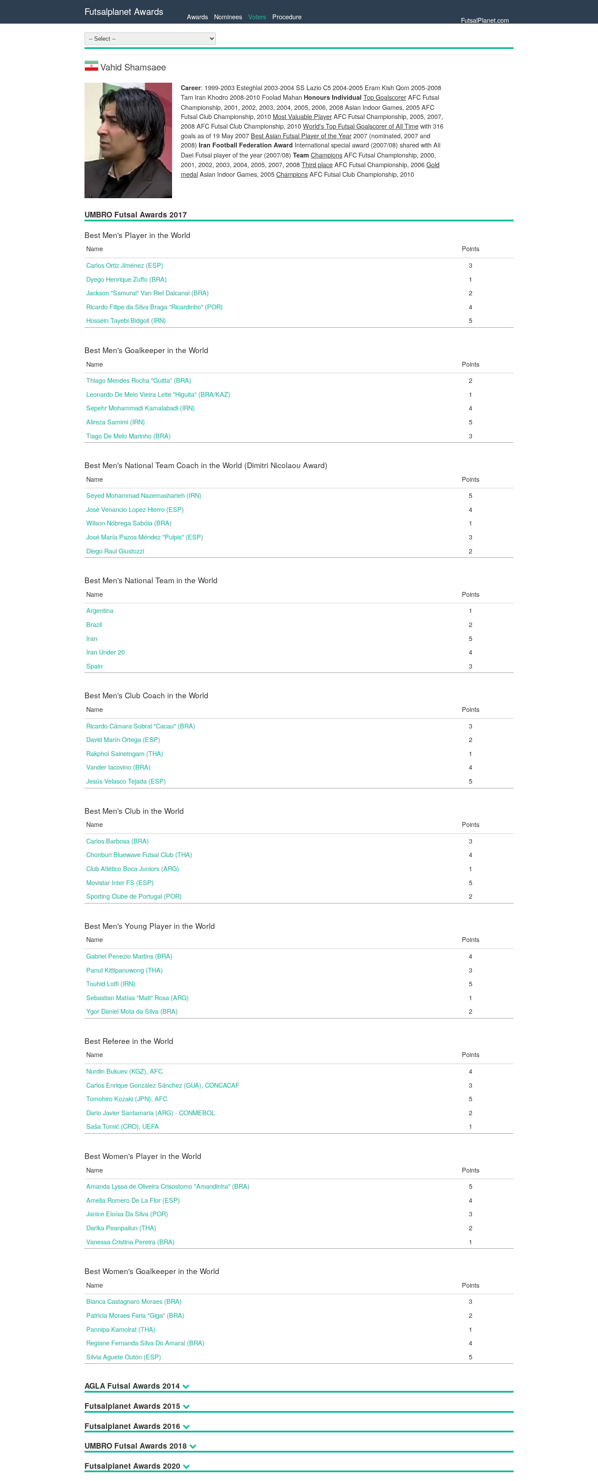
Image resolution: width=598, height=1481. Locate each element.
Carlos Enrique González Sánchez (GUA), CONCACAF (162, 1084)
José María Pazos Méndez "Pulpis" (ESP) (144, 536)
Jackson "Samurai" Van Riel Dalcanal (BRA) (147, 292)
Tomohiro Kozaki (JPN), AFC (126, 1098)
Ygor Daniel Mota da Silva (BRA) (132, 1010)
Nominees (228, 16)
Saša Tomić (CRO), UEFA (122, 1126)
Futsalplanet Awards (123, 11)
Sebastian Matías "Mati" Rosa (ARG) (137, 997)
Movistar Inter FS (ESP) (120, 882)
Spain (94, 665)
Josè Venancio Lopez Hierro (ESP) (135, 509)
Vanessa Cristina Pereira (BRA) (130, 1241)
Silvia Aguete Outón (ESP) (123, 1356)
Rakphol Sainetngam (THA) (124, 753)
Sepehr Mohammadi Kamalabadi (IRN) (140, 407)
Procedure (287, 16)
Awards (197, 16)
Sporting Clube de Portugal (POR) (134, 895)
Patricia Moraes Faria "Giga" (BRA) (135, 1315)
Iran (91, 638)
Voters (257, 16)
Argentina (99, 610)
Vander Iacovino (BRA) (118, 766)
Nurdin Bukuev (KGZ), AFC (124, 1070)
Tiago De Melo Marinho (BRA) (128, 435)
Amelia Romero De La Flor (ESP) (133, 1199)
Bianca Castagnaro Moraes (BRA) (134, 1301)
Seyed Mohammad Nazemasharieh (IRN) (143, 495)
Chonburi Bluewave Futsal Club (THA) (139, 854)
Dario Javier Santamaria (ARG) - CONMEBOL (150, 1112)
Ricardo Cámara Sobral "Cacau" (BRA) (140, 725)
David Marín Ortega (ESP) (123, 739)
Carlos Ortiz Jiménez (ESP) (124, 265)
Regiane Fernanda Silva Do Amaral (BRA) (145, 1342)
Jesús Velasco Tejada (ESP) (126, 780)
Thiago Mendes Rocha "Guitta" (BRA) (138, 380)
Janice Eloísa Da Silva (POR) (127, 1213)
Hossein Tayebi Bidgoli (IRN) (126, 320)
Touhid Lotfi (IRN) (110, 983)
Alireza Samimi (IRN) (115, 421)
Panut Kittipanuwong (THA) (124, 969)
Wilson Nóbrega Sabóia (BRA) (129, 522)
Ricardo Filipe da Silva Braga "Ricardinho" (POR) (154, 306)
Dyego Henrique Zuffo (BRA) (126, 279)
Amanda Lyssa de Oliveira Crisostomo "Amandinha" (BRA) (168, 1185)
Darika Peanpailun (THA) (121, 1227)
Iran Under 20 (105, 651)
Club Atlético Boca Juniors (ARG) (132, 868)
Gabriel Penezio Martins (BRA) (129, 955)
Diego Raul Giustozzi (115, 550)
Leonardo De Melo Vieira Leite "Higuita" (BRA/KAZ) (158, 394)
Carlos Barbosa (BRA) (117, 840)
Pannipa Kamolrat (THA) (120, 1329)
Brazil (94, 624)
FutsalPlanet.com (485, 20)
